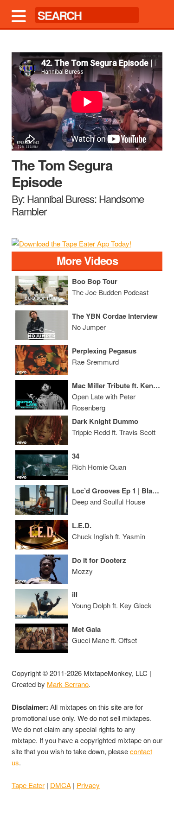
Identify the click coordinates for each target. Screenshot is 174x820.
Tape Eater (28, 785)
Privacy (88, 785)
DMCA (60, 785)
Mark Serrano (68, 684)
